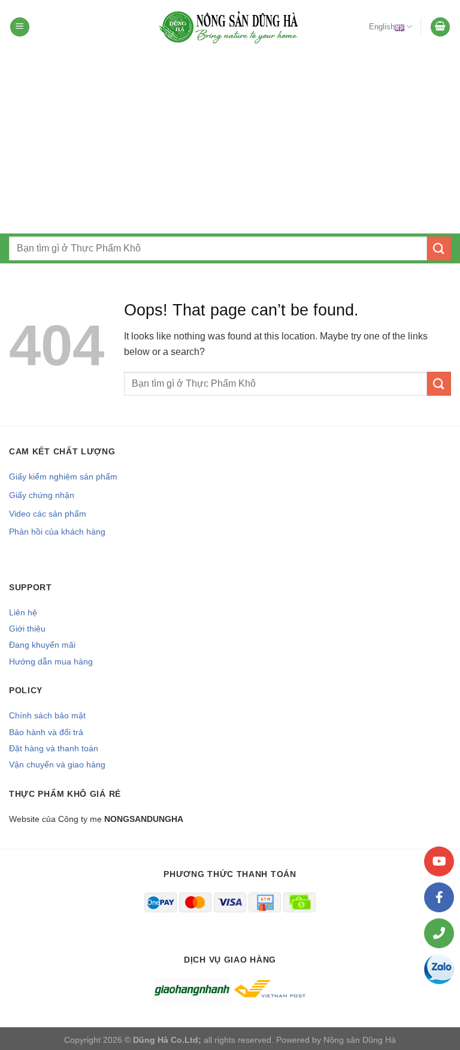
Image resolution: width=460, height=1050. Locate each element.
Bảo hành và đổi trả (46, 732)
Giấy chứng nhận (41, 495)
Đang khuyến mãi (42, 645)
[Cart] (440, 27)
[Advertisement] (230, 143)
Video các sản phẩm (47, 513)
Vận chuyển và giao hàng (57, 764)
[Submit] (439, 248)
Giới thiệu (27, 628)
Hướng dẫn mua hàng (51, 661)
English (382, 26)
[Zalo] (439, 969)
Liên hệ (23, 612)
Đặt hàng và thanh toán (53, 748)
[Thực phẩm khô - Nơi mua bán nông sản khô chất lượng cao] (230, 27)
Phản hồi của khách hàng (57, 531)
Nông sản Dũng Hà (359, 1040)
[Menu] (19, 27)
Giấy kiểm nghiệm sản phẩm (63, 476)
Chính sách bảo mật (47, 715)
